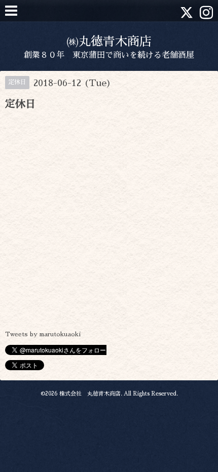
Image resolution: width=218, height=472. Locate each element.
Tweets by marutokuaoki (43, 334)
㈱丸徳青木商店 (109, 41)
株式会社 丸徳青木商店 (90, 394)
